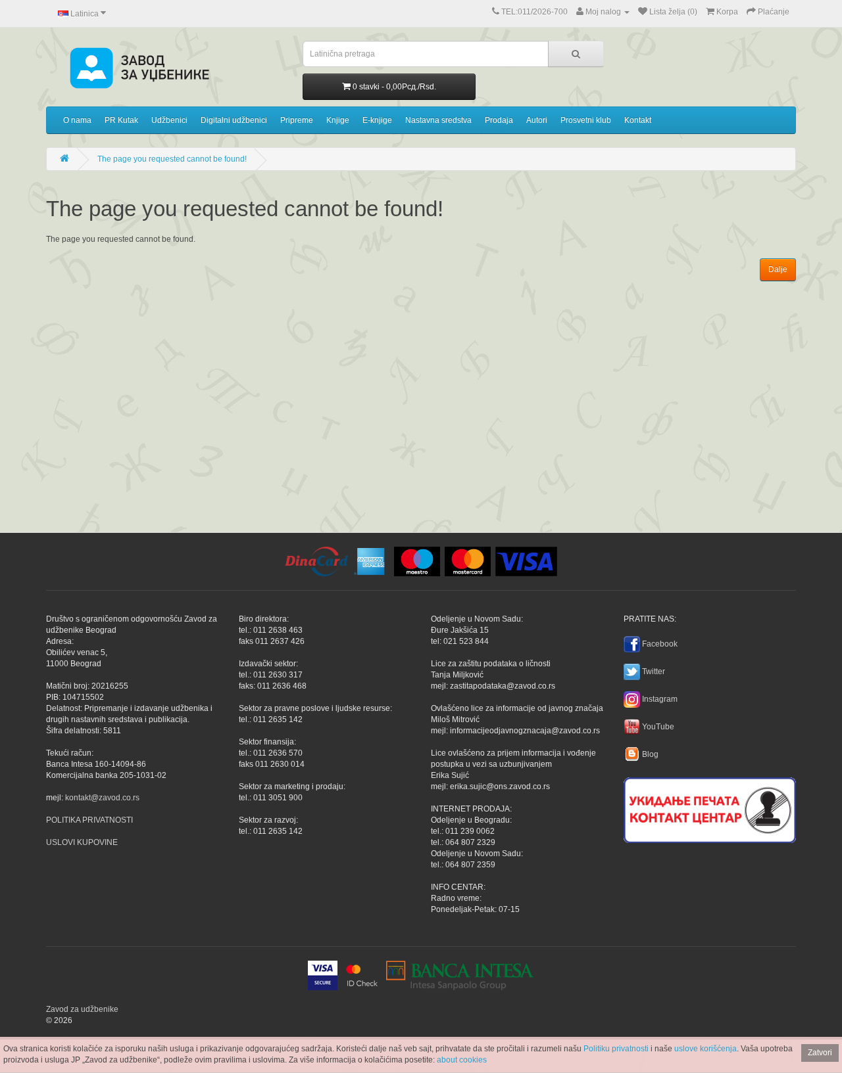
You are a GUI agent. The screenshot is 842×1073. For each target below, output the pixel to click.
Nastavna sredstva (438, 120)
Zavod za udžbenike (82, 1009)
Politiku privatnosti (616, 1048)
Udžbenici (169, 120)
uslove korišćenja (705, 1048)
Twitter (653, 671)
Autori (536, 120)
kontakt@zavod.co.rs (102, 797)
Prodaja (499, 120)
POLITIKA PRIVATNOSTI (89, 820)
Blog (650, 754)
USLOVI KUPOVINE (82, 842)
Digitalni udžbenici (234, 120)
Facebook (660, 644)
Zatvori (820, 1052)
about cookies (462, 1059)
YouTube (658, 726)
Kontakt (637, 120)
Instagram (660, 699)
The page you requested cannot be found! (172, 159)
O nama (77, 120)
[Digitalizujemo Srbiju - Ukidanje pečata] (710, 808)
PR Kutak (121, 120)
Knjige (337, 120)
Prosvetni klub (585, 120)
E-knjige (377, 120)
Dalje (777, 269)
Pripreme (296, 120)
